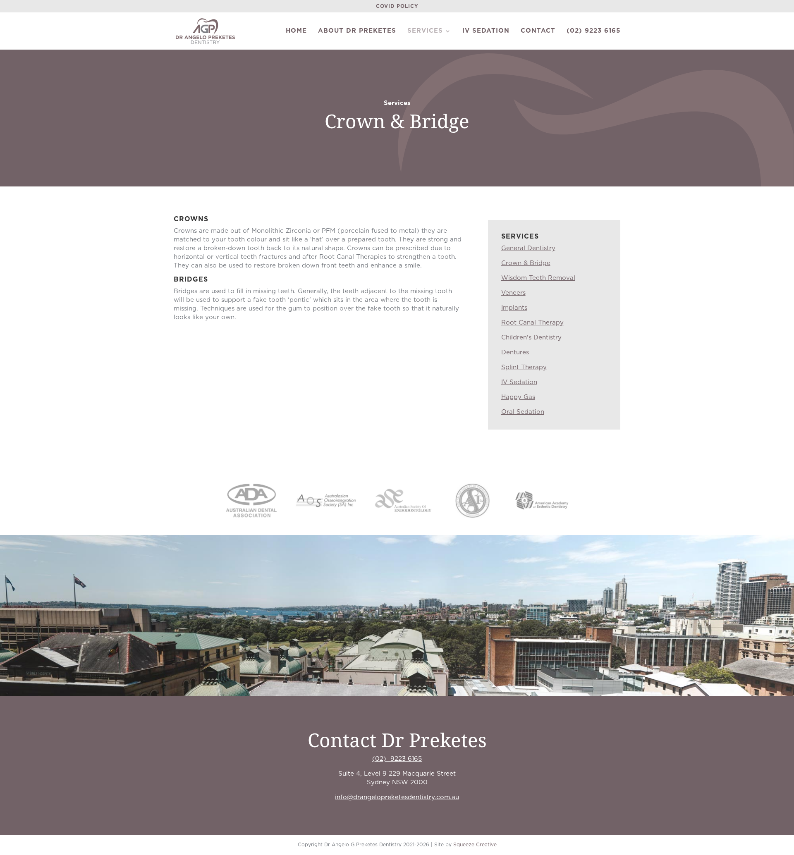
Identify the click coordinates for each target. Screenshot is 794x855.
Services (425, 31)
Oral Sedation (522, 412)
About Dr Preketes (357, 31)
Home (296, 31)
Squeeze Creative (475, 844)
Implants (514, 308)
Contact (538, 31)
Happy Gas (518, 397)
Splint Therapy (524, 367)
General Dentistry (528, 248)
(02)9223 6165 (397, 759)
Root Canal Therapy (532, 323)
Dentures (515, 352)
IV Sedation (485, 31)
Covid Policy (397, 6)
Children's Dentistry (531, 337)
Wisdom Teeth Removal (538, 278)
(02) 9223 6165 (593, 31)
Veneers (513, 293)
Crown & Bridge (525, 263)
